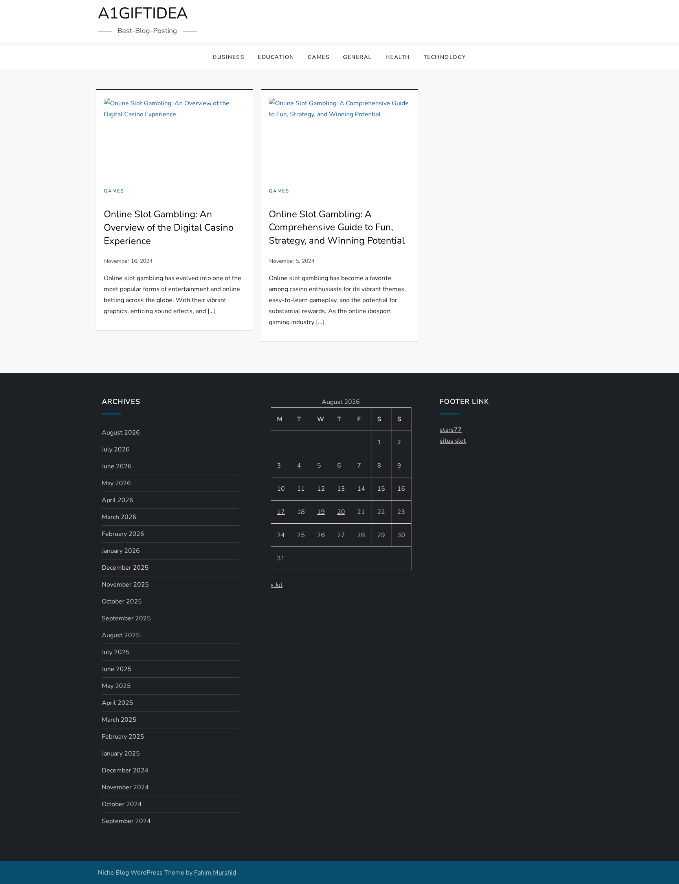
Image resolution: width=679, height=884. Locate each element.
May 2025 (116, 686)
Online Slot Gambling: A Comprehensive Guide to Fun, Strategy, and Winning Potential (337, 227)
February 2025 (123, 736)
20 (341, 512)
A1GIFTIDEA (143, 13)
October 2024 (122, 804)
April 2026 (117, 500)
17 (281, 512)
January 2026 (121, 551)
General (357, 57)
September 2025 (126, 618)
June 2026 (117, 466)
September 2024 (126, 821)
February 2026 (123, 534)
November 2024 (125, 787)
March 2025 (119, 719)
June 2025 (117, 669)
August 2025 (121, 635)
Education (276, 57)
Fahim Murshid (215, 872)
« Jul (277, 585)
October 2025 (122, 601)
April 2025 (117, 703)
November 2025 (125, 584)
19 (321, 512)
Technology (445, 57)
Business (228, 57)
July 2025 (116, 652)
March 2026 (119, 517)
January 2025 (121, 753)
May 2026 (116, 483)
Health (397, 57)
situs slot (453, 440)
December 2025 (125, 567)
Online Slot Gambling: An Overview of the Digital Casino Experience (168, 227)
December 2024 (125, 770)
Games (319, 57)
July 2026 (116, 449)
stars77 (451, 429)
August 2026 (121, 432)
